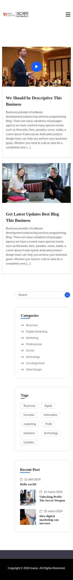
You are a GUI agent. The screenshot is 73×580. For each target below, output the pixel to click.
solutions (29, 433)
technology (33, 356)
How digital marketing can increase (49, 519)
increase (29, 414)
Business (32, 325)
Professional (34, 344)
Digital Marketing (36, 331)
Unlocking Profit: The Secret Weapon (52, 498)
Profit (48, 424)
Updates (29, 442)
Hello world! (28, 484)
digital (48, 405)
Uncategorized (35, 363)
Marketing (32, 337)
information (51, 414)
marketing (30, 424)
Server (30, 350)
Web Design (34, 369)
